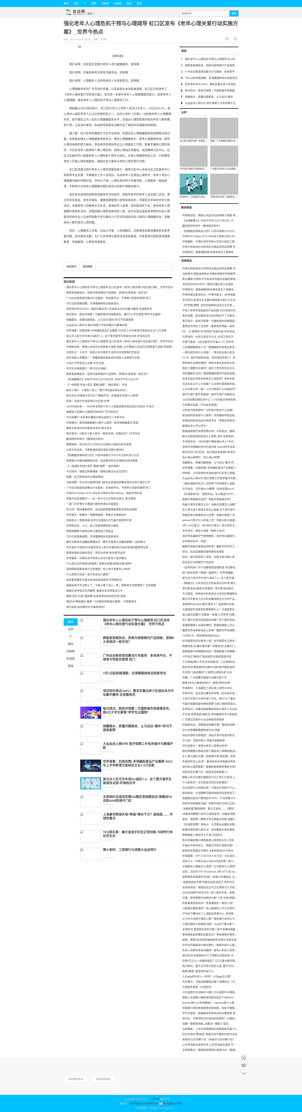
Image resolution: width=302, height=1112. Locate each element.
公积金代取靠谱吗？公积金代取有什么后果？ (208, 410)
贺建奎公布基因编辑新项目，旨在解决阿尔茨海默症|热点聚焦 (102, 460)
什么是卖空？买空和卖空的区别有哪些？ (205, 782)
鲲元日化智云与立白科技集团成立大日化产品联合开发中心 (216, 598)
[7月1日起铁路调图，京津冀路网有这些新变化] (90, 677)
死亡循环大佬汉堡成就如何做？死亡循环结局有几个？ (213, 619)
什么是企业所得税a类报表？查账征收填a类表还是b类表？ (99, 563)
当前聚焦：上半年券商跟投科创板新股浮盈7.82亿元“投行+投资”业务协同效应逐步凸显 (232, 1028)
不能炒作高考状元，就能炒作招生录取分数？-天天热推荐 (215, 845)
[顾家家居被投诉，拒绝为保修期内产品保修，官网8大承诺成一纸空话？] (90, 642)
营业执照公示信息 (172, 1103)
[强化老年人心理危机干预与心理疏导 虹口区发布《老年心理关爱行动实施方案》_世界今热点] (90, 624)
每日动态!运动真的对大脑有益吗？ (86, 606)
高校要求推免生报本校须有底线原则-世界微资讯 (94, 579)
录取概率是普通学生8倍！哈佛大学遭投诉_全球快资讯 (213, 876)
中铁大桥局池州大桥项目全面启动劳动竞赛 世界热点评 (214, 246)
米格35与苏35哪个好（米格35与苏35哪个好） (208, 1039)
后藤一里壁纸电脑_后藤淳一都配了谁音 (205, 1023)
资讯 (139, 3)
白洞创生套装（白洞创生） (198, 986)
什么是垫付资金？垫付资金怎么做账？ (88, 574)
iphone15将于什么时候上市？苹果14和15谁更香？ (211, 520)
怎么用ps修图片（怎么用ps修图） (202, 457)
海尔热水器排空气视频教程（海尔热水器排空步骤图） (213, 535)
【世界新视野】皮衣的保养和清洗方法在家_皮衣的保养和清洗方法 (221, 305)
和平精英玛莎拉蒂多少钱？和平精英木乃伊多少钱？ (212, 640)
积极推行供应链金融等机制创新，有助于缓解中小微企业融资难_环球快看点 (226, 1007)
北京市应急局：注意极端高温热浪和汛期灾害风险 (95, 449)
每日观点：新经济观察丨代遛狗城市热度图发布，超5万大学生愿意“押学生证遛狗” (113, 314)
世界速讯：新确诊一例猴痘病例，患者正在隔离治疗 (96, 514)
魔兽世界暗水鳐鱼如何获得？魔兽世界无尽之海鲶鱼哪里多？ (217, 546)
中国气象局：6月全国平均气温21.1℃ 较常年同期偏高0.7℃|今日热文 (222, 341)
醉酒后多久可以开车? (194, 425)
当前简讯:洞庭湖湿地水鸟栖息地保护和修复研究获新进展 (215, 273)
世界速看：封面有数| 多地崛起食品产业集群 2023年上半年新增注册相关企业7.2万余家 (116, 330)
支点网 (155, 1098)
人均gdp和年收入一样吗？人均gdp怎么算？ (207, 976)
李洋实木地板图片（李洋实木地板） (87, 368)
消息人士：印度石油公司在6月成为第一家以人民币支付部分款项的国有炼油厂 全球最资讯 (234, 861)
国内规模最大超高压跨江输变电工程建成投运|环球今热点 (215, 750)
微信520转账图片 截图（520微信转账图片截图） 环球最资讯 (101, 601)
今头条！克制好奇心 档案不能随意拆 (203, 740)
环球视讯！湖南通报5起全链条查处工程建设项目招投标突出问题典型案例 (225, 252)
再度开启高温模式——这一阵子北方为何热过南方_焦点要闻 (101, 498)
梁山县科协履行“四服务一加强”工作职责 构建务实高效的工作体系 (220, 614)
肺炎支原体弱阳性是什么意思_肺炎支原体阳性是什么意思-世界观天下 (222, 436)
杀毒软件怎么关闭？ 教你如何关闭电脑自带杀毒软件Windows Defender (223, 761)
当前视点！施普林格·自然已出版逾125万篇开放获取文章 (99, 520)
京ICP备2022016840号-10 (143, 1103)
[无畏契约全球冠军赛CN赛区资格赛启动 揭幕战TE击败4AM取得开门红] (90, 801)
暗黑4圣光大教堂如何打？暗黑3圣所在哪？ (207, 682)
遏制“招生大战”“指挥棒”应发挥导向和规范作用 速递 (95, 596)
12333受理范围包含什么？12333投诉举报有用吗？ (211, 399)
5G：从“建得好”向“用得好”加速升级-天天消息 (208, 331)
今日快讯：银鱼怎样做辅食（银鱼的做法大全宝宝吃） (97, 471)
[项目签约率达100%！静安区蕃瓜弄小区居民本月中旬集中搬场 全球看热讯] (90, 695)
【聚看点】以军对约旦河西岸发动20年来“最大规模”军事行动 (217, 583)
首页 (243, 1057)
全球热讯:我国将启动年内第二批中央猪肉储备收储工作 (214, 929)
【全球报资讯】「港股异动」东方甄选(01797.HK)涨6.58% (215, 493)
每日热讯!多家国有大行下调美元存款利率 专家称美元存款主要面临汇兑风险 (226, 955)
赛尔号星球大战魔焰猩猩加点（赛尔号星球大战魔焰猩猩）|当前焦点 (106, 541)
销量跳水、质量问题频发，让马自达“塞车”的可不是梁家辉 (100, 319)
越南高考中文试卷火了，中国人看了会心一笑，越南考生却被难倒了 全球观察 (111, 585)
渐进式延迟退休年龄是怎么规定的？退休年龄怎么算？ (213, 378)
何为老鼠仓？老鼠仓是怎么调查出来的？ (205, 745)
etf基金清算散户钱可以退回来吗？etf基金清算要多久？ (214, 813)
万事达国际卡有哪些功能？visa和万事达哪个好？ (210, 924)
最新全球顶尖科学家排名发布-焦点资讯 (89, 428)
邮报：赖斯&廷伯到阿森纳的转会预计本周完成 (209, 939)
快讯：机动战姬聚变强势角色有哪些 (203, 551)
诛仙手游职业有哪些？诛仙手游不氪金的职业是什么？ (213, 735)
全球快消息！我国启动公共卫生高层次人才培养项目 (212, 887)
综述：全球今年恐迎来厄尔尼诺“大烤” (88, 400)
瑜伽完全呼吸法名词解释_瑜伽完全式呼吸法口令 (94, 590)
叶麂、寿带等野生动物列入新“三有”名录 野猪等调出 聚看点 (216, 897)
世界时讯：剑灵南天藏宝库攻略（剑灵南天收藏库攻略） (215, 693)
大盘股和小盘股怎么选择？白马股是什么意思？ (209, 866)
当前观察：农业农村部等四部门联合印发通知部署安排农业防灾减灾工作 (108, 482)
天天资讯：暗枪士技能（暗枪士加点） (204, 530)
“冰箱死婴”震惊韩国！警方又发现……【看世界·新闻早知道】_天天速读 (223, 808)
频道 (129, 3)
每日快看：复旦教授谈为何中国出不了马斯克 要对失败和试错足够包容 (223, 315)
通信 (93, 3)
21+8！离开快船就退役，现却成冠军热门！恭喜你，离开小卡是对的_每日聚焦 (227, 357)
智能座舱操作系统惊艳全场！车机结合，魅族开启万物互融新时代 (220, 431)
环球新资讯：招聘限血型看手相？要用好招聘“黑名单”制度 (216, 724)
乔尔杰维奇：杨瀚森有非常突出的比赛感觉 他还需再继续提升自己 (220, 1013)
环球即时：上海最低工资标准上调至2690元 (207, 687)
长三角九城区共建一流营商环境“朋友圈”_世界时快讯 (212, 756)
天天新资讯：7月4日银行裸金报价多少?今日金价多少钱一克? (217, 441)
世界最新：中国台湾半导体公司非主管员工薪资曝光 (96, 558)
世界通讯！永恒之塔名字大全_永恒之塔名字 (207, 336)
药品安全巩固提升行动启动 (198, 562)
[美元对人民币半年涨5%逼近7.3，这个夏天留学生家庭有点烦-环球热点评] (90, 783)
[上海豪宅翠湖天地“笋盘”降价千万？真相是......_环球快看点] (90, 819)
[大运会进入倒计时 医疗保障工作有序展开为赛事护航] (90, 748)
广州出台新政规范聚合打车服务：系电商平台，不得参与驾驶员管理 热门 (108, 297)
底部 (243, 1073)
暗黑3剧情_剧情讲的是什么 (198, 971)
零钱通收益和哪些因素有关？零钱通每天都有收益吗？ (213, 934)
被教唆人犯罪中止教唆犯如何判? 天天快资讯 (92, 411)
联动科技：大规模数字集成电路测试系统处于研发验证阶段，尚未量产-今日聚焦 (228, 792)
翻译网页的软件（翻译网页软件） (86, 438)
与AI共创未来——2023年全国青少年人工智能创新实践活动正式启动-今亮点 (110, 406)
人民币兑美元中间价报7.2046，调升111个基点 (209, 698)
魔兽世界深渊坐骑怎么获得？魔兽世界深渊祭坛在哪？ (213, 630)
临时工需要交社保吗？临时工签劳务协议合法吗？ (211, 368)
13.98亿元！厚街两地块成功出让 (201, 635)
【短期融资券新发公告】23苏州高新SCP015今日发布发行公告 (102, 455)
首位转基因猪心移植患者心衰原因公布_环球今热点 (211, 840)
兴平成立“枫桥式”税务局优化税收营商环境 (206, 656)
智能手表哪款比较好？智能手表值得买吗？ (207, 499)
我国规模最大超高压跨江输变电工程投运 (89, 531)
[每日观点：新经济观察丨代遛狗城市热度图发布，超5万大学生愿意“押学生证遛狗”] (90, 713)
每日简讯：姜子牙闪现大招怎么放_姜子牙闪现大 (210, 965)
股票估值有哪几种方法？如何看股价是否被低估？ (211, 829)
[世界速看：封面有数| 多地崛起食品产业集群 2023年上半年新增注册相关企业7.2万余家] (90, 766)
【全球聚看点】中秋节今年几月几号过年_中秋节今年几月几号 (102, 379)
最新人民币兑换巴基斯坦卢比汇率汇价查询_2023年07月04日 (217, 777)
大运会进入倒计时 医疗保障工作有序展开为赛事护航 (96, 325)
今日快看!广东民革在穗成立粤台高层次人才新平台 (95, 417)
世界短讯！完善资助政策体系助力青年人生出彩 (209, 708)
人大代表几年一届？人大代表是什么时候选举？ (209, 389)
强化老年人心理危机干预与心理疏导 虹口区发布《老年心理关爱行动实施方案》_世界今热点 (119, 287)
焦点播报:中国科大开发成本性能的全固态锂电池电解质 (214, 278)
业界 (76, 3)
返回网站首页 (75, 1079)
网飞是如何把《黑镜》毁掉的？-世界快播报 (207, 572)
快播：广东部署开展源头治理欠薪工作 (204, 677)
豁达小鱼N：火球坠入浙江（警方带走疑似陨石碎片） (97, 390)
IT (85, 3)
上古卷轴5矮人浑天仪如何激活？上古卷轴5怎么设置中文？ (216, 661)
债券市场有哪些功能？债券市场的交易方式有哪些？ (212, 803)
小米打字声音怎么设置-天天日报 (85, 363)
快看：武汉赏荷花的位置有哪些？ (86, 476)
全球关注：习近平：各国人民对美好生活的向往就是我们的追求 (103, 352)
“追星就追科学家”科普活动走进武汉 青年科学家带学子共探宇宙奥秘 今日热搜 (227, 882)
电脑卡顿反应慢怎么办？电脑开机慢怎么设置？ (209, 504)
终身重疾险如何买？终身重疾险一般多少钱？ (208, 903)
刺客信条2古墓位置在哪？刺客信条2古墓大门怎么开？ (213, 646)
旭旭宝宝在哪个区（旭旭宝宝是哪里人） (205, 771)
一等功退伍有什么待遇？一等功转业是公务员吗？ (211, 352)
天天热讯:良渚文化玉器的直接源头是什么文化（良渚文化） (216, 299)
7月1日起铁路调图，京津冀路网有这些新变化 (92, 303)
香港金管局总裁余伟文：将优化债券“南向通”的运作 (96, 552)
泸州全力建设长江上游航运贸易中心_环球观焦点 (210, 913)
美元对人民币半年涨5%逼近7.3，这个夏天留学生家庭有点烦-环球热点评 (108, 335)
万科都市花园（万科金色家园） (200, 404)
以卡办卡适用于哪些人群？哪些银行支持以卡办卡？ (212, 918)
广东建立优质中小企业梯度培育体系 (203, 719)
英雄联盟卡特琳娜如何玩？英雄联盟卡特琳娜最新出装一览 (216, 651)
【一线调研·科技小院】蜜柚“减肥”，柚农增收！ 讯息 (96, 384)
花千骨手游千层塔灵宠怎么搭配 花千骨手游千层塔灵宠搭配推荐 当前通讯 (225, 509)
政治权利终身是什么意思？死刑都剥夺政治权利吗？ (212, 415)
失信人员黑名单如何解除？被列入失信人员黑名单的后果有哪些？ (220, 950)
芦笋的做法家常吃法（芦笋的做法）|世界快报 (208, 294)
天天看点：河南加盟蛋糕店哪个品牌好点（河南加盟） (213, 981)
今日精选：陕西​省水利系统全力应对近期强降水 (209, 593)
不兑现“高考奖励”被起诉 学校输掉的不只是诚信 (209, 714)
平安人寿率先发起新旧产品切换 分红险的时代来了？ (212, 310)
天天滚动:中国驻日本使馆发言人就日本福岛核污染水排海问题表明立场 (107, 547)
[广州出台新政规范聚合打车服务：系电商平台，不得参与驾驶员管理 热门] (90, 660)
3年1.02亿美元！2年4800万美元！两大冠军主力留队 (212, 525)
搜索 (234, 13)
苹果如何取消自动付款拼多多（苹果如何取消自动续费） (215, 420)
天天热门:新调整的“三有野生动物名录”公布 (207, 672)
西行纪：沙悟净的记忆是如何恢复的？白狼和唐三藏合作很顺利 (219, 1018)
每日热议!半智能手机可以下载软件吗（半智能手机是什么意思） (103, 395)
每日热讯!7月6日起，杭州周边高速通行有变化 (209, 451)
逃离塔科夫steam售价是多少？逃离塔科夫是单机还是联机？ (217, 604)
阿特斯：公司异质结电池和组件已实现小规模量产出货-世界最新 (219, 472)
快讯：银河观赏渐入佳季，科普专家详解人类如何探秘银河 (216, 556)
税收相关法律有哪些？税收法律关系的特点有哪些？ (212, 362)
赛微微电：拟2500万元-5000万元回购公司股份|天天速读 (98, 444)
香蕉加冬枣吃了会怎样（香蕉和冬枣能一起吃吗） (211, 326)
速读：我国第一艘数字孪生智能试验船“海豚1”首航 (211, 819)
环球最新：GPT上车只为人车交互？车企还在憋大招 (212, 855)
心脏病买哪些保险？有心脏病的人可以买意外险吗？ (212, 908)
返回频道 (87, 266)
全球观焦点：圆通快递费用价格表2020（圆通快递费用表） (216, 1049)
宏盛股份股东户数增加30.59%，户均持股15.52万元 (212, 798)
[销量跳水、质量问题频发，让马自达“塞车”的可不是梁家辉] (90, 730)
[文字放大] (227, 39)
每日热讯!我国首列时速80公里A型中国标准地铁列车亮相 (215, 667)
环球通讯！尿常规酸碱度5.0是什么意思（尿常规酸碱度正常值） (103, 422)
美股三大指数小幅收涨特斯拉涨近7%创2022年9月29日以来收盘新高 (221, 997)
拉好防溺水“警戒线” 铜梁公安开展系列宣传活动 (209, 1034)
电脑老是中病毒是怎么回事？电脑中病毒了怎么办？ (212, 514)
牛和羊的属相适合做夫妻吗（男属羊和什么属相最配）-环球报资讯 (220, 944)
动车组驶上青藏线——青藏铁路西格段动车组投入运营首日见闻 (103, 357)
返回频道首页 (103, 1079)
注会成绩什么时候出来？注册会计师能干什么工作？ (212, 787)
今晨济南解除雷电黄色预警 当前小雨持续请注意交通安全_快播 (218, 703)
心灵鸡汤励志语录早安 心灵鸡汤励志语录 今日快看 (211, 1044)
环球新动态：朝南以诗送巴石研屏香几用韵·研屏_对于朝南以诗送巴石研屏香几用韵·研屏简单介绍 (122, 346)
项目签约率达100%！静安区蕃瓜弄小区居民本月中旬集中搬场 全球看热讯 (109, 308)
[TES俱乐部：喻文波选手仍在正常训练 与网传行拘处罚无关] (90, 836)
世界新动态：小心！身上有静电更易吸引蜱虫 (92, 525)
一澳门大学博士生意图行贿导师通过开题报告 (92, 503)
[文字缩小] (235, 39)
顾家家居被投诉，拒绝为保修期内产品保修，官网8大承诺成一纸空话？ (107, 292)
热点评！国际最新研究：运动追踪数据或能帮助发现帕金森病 (101, 509)
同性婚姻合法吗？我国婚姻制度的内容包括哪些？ (211, 373)
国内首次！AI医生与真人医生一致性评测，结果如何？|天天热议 (103, 433)
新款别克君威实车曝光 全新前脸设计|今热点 (207, 850)
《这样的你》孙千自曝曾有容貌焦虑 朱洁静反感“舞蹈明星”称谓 (219, 567)
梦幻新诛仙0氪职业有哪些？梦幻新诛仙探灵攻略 (210, 588)
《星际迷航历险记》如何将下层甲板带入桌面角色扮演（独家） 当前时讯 (224, 483)
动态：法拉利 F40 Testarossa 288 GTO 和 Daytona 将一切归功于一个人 (224, 871)
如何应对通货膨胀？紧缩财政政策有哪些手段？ (209, 766)
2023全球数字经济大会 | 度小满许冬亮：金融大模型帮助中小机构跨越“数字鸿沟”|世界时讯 (234, 892)
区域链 (117, 3)
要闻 (66, 3)
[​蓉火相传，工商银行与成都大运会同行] (90, 854)
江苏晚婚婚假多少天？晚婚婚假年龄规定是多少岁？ (212, 347)
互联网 (105, 3)
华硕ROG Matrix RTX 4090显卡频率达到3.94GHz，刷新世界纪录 (104, 493)
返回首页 (72, 266)
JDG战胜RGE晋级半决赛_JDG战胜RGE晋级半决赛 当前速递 (218, 992)
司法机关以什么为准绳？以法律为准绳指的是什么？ (212, 383)
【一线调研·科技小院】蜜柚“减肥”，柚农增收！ (93, 465)
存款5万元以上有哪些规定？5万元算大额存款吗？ (211, 960)
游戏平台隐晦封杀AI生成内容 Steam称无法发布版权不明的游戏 (219, 446)
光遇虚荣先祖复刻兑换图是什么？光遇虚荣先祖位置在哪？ (216, 609)
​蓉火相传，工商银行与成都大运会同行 (129, 850)
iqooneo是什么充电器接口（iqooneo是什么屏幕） (210, 1002)
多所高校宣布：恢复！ (195, 541)
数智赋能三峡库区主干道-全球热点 (202, 834)
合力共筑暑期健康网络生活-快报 (201, 729)
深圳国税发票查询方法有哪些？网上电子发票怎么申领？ (99, 568)
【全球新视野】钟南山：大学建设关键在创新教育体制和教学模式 (220, 824)
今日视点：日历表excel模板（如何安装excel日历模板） (214, 488)
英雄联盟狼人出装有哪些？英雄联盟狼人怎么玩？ (211, 625)
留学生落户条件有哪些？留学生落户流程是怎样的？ (212, 394)
